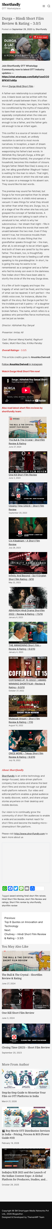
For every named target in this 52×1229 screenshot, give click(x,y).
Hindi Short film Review (13, 899)
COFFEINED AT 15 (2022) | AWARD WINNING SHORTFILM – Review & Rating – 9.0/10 (27, 684)
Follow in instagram (22, 364)
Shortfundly (11, 4)
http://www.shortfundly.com (29, 833)
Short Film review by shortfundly (25, 902)
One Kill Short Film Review (23, 474)
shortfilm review (9, 905)
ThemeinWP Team (35, 1217)
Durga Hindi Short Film (20, 86)
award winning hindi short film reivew (27, 896)
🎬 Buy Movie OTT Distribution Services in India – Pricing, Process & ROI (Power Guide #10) (26, 1134)
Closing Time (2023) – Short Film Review (26, 1047)
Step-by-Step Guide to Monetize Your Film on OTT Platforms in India (24, 1094)
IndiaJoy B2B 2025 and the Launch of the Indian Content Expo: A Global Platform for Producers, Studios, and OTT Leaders (24, 1178)
